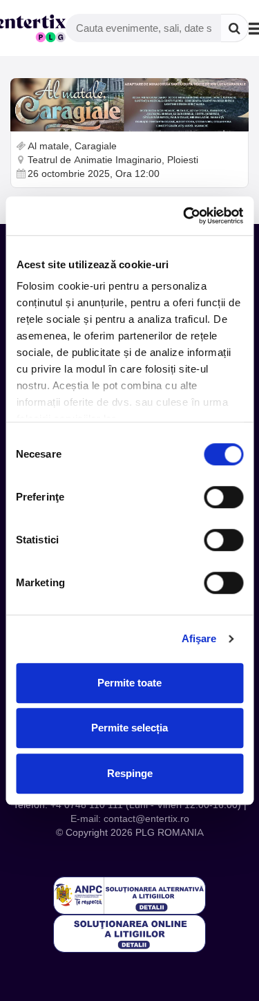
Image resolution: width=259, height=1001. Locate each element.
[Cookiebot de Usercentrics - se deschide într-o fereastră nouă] (184, 216)
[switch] (223, 497)
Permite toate (129, 683)
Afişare (199, 638)
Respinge (130, 773)
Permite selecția (129, 727)
